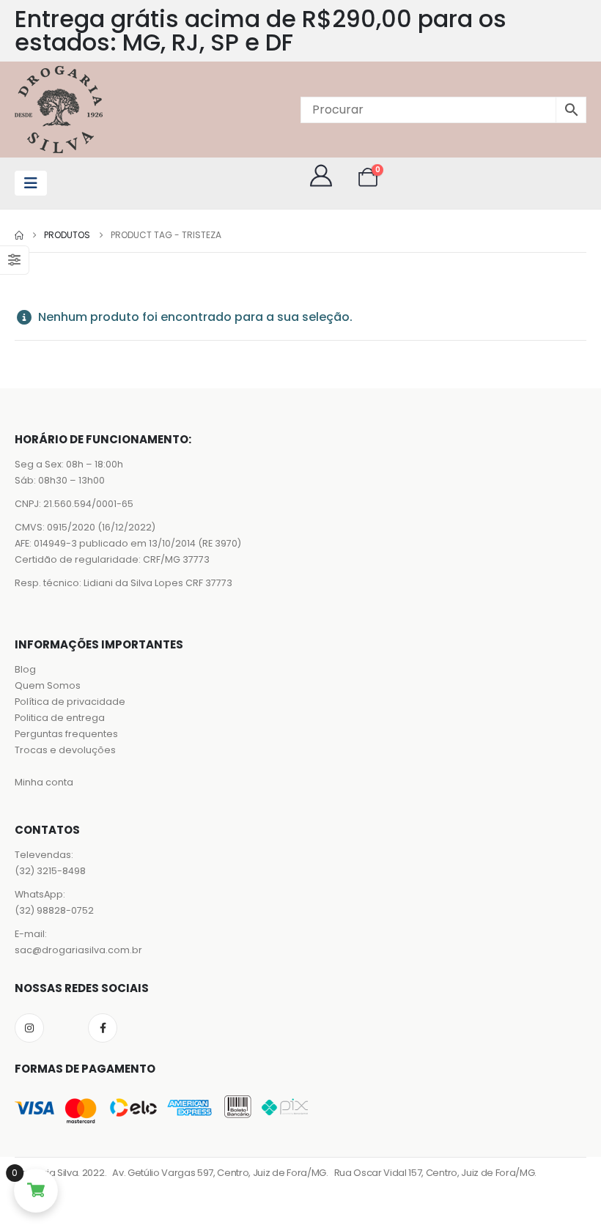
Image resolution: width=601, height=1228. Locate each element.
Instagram (29, 1028)
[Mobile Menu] (31, 183)
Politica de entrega (60, 717)
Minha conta (44, 782)
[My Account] (321, 176)
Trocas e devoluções (65, 750)
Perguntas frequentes (66, 734)
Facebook (102, 1028)
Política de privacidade (70, 701)
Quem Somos (48, 685)
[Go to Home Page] (19, 235)
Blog (25, 669)
